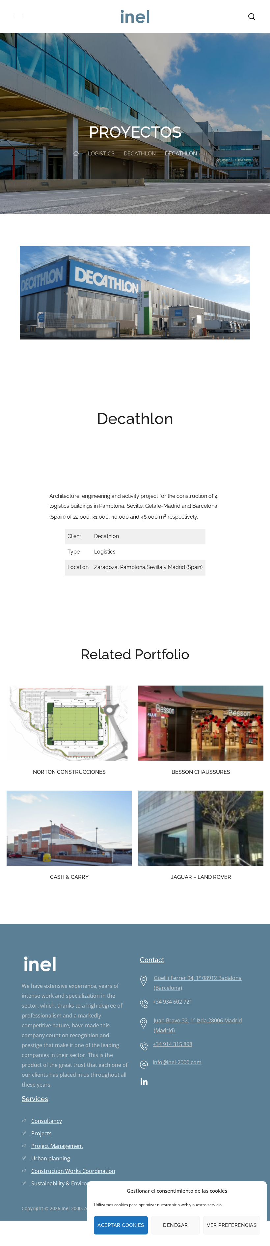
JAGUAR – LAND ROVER (201, 877)
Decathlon (140, 153)
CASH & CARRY (69, 877)
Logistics (101, 153)
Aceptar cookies (120, 1225)
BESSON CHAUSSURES (201, 772)
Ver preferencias (231, 1225)
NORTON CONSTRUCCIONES (69, 772)
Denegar (175, 1225)
